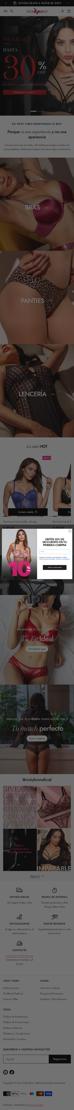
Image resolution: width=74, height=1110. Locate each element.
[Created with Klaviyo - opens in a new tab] (37, 580)
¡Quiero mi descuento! (55, 567)
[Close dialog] (69, 531)
